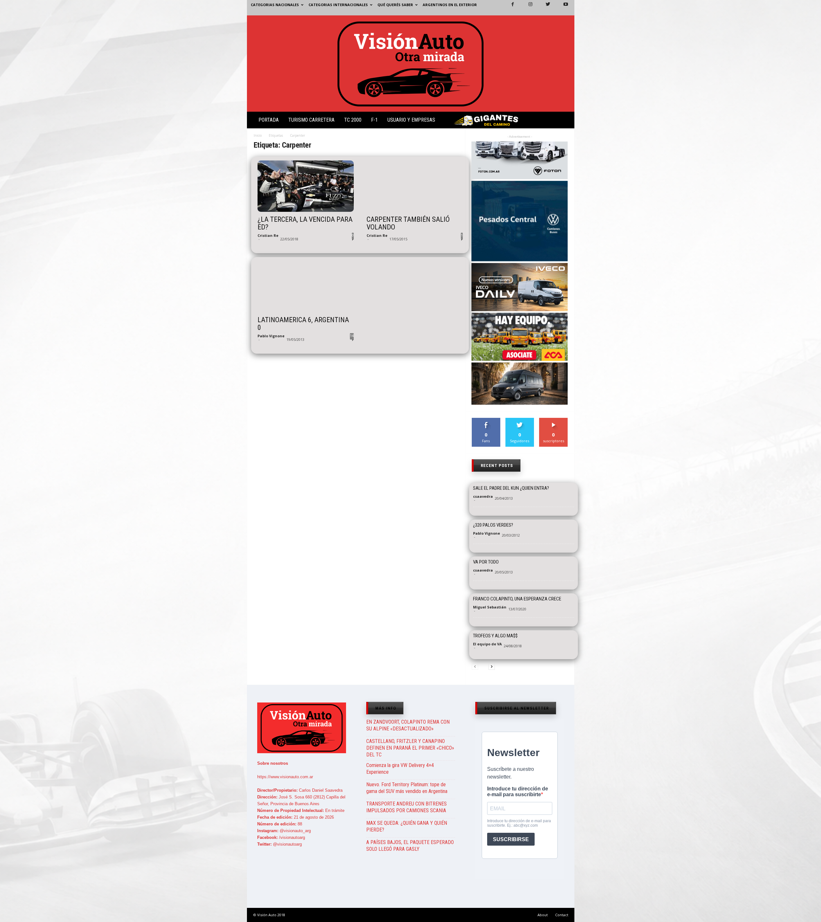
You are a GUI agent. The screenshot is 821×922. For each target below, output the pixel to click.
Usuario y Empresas (411, 120)
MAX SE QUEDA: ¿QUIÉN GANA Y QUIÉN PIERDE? (406, 826)
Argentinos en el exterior (450, 4)
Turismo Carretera (311, 120)
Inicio (258, 135)
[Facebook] (509, 7)
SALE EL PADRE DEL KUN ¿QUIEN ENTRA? (511, 488)
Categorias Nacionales (275, 4)
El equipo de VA (487, 644)
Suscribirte (554, 420)
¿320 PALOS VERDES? (493, 525)
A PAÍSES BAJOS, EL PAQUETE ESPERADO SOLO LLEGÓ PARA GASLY (410, 845)
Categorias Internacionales (338, 4)
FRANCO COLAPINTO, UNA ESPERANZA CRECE (517, 599)
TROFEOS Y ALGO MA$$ (495, 636)
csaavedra (483, 496)
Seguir (520, 420)
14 (352, 335)
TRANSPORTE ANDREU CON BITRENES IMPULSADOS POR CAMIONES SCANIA (406, 807)
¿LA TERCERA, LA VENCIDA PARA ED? (305, 223)
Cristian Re (268, 235)
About (542, 914)
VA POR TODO (486, 562)
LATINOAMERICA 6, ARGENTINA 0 (303, 324)
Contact (561, 914)
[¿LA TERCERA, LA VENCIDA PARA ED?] (306, 186)
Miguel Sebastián (489, 607)
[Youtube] (562, 7)
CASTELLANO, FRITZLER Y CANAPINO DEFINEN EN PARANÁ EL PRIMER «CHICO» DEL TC (410, 748)
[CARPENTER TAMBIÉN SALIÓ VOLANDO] (415, 186)
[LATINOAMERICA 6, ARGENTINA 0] (306, 286)
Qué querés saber (395, 4)
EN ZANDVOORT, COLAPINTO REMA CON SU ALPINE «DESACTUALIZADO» (408, 725)
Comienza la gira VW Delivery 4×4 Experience (400, 768)
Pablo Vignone (271, 336)
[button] (564, 121)
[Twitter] (544, 7)
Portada (268, 120)
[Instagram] (526, 7)
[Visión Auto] (410, 63)
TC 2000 (352, 120)
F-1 (374, 120)
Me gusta (486, 420)
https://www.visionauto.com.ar (285, 776)
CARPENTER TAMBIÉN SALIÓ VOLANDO (408, 223)
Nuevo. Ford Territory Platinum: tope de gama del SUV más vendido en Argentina (406, 787)
